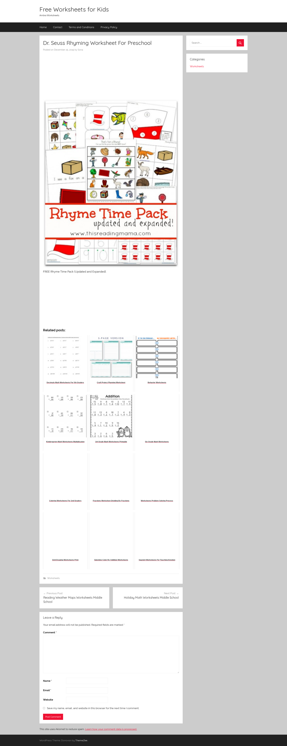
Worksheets (53, 578)
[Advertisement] (111, 74)
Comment (50, 632)
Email (47, 690)
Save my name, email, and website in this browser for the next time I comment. (93, 708)
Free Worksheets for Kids (74, 9)
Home (43, 27)
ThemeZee (81, 740)
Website (48, 699)
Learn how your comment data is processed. (111, 729)
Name (47, 680)
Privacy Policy (109, 27)
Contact (57, 27)
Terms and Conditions (81, 27)
